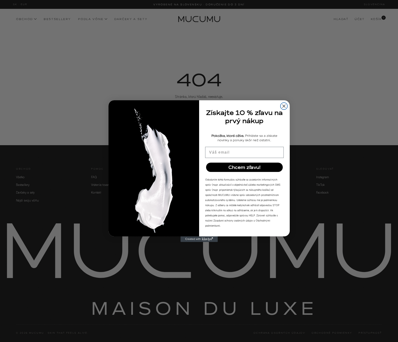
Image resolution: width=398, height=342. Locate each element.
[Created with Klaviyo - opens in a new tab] (199, 239)
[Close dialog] (283, 106)
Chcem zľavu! (244, 167)
